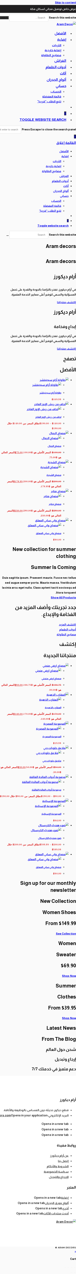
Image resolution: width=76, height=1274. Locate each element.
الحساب (56, 200)
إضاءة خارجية (53, 166)
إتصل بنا (63, 1161)
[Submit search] (7, 235)
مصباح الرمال (54, 446)
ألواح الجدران (61, 190)
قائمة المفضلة (52, 205)
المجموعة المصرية (51, 736)
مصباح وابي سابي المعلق (48, 533)
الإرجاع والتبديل (59, 1177)
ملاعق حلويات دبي (51, 760)
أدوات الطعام (60, 181)
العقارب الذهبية (53, 707)
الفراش (64, 176)
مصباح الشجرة (53, 475)
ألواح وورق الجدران (57, 1203)
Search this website (62, 17)
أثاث (66, 186)
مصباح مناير (55, 504)
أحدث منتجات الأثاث (56, 1213)
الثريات (57, 161)
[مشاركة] (68, 1267)
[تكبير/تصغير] (74, 1267)
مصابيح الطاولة (51, 171)
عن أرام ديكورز (59, 1155)
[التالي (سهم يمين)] (71, 1272)
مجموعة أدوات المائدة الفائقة (46, 789)
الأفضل (64, 151)
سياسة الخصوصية (56, 1171)
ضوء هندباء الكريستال (49, 838)
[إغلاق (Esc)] (65, 1267)
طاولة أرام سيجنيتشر (50, 392)
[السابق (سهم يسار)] (74, 1272)
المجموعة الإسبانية (51, 813)
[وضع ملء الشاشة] (71, 1267)
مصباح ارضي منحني (51, 678)
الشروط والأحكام (58, 1166)
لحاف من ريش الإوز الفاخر (48, 417)
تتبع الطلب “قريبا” (50, 210)
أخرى (65, 1208)
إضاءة (65, 156)
